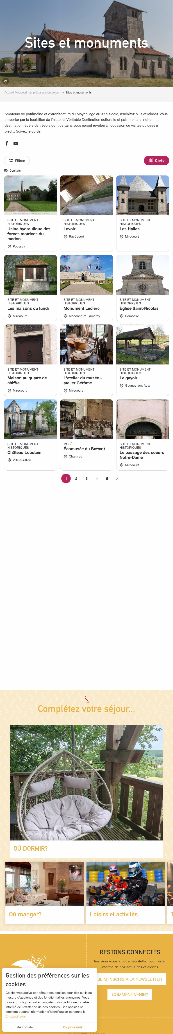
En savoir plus (16, 1016)
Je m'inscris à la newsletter (130, 979)
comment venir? (130, 994)
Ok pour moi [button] (72, 1027)
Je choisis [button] (25, 1027)
